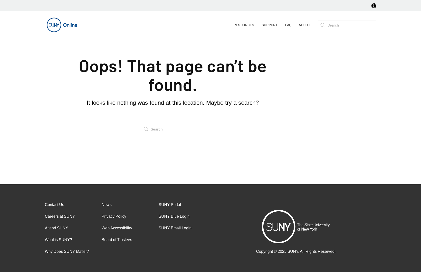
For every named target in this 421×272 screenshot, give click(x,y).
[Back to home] (62, 25)
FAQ (288, 25)
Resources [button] (244, 25)
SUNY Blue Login (174, 216)
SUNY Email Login (175, 228)
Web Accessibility (117, 228)
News (107, 205)
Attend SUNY (56, 228)
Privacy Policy (114, 216)
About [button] (304, 25)
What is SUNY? (58, 240)
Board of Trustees (117, 240)
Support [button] (270, 25)
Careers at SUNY (60, 216)
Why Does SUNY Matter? (67, 251)
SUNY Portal (170, 205)
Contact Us (54, 205)
